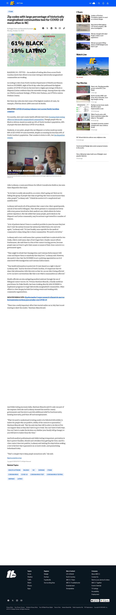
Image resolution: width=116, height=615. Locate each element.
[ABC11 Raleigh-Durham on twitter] (12, 600)
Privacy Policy (10, 607)
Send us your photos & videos (100, 580)
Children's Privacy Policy (32, 607)
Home (29, 574)
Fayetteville (47, 580)
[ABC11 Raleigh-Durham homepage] (12, 3)
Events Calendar (96, 585)
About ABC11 (96, 574)
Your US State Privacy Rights (46, 607)
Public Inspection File (78, 607)
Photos (29, 585)
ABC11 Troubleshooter (73, 582)
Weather (30, 577)
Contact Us (95, 577)
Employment (95, 594)
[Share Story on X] (47, 28)
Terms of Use (57, 607)
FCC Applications (88, 607)
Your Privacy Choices (20, 607)
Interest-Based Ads (66, 607)
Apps (29, 588)
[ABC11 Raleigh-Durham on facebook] (8, 600)
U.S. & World (70, 574)
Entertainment (70, 585)
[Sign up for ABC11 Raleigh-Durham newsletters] (21, 600)
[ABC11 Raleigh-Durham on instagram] (17, 600)
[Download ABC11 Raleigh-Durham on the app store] (95, 600)
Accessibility (95, 591)
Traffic (29, 580)
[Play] (92, 66)
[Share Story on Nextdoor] (55, 28)
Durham (46, 577)
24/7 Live (20, 3)
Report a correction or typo (14, 458)
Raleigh (46, 574)
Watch (29, 582)
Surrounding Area (49, 582)
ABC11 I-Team (70, 580)
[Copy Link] (64, 28)
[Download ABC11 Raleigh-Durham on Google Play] (104, 600)
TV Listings (95, 588)
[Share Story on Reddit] (51, 28)
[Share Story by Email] (59, 28)
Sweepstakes (70, 588)
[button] (7, 3)
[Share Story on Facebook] (43, 28)
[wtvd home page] (11, 574)
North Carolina (70, 577)
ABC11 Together (97, 582)
